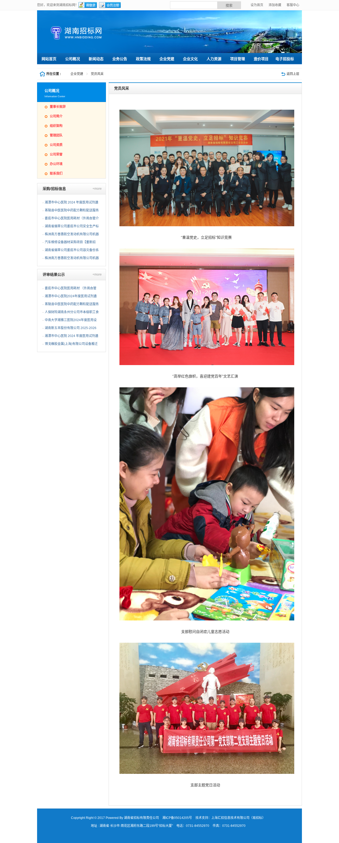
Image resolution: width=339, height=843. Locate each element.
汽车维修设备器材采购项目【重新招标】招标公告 (70, 243)
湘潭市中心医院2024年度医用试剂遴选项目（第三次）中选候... (71, 297)
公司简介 (56, 116)
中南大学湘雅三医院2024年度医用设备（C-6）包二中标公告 (71, 321)
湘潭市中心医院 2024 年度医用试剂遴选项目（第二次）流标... (71, 337)
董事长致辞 (58, 107)
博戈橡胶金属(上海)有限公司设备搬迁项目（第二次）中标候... (71, 345)
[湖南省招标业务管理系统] (107, 33)
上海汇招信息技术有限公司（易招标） (238, 818)
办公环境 (56, 164)
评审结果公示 (54, 274)
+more (97, 188)
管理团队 (56, 135)
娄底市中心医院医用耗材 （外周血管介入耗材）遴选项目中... (70, 289)
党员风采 (97, 74)
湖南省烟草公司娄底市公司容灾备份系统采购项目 (72, 251)
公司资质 (56, 145)
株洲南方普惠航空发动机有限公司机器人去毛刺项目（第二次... (72, 235)
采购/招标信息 (54, 189)
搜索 (229, 5)
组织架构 (56, 126)
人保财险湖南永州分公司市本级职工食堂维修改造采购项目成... (72, 313)
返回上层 (293, 74)
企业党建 (76, 74)
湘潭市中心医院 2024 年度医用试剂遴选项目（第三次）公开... (71, 203)
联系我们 (56, 173)
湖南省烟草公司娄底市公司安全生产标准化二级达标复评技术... (72, 227)
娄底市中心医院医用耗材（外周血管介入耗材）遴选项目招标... (72, 219)
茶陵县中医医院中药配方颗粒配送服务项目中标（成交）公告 (72, 305)
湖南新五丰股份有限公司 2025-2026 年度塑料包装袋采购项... (70, 329)
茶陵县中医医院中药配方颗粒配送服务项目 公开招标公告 (72, 211)
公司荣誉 (56, 154)
